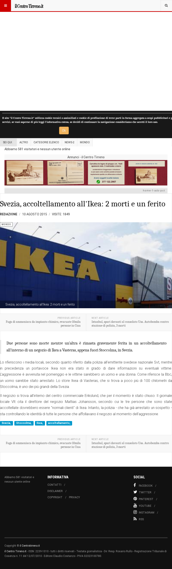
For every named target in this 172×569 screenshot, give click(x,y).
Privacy (74, 497)
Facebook (146, 485)
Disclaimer (55, 491)
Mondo (85, 142)
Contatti (54, 484)
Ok (64, 130)
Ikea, (40, 423)
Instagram (146, 512)
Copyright (54, 497)
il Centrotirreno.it (30, 545)
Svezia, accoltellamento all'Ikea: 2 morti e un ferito (82, 203)
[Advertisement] (86, 55)
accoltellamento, (59, 423)
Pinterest (146, 499)
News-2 (69, 142)
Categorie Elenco (46, 142)
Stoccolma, (24, 423)
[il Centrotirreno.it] (29, 5)
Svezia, (6, 423)
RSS (141, 519)
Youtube (145, 505)
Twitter (145, 492)
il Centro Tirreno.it (15, 551)
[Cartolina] (86, 173)
